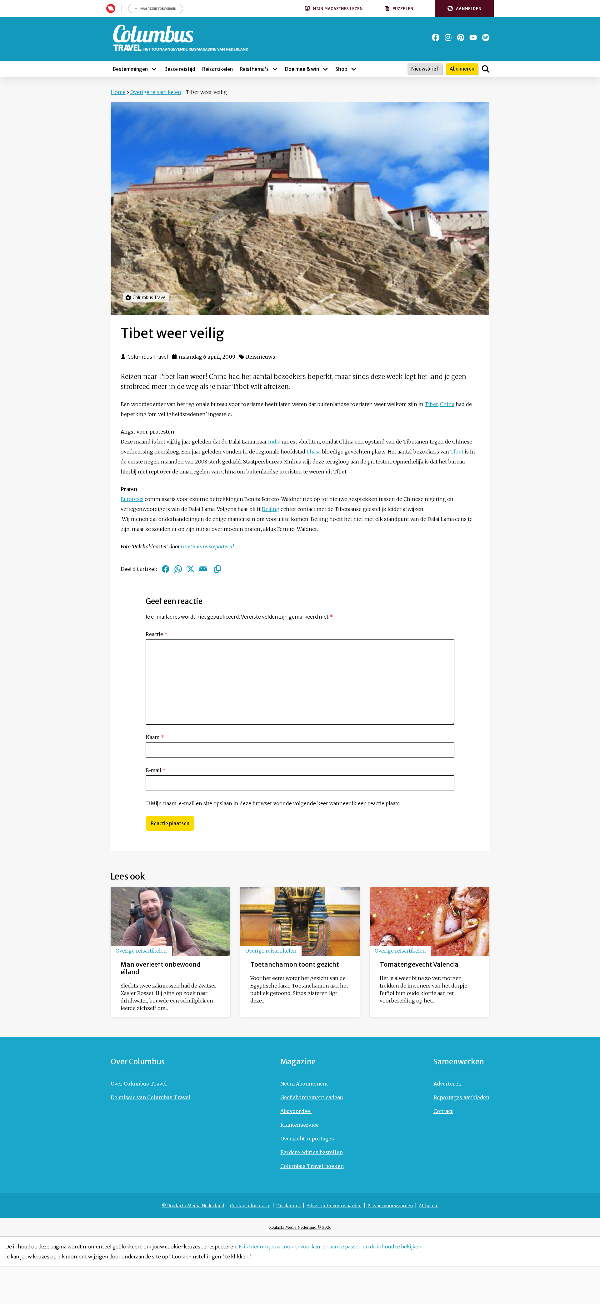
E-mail (156, 770)
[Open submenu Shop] (354, 69)
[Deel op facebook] (165, 569)
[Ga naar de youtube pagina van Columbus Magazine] (473, 37)
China (447, 404)
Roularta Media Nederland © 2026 (300, 1227)
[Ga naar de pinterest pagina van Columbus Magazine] (460, 37)
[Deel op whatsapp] (178, 569)
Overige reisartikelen (155, 92)
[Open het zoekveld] (485, 69)
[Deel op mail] (203, 569)
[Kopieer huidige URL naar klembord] (217, 569)
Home (118, 92)
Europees (132, 499)
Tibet (431, 404)
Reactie (157, 634)
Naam (155, 737)
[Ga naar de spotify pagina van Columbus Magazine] (485, 37)
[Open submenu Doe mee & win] (325, 69)
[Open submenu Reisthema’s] (275, 69)
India (274, 442)
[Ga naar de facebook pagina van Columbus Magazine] (435, 37)
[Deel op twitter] (190, 569)
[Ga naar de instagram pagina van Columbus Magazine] (448, 37)
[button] (464, 8)
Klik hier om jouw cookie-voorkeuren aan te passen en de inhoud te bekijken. (331, 1246)
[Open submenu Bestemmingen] (154, 69)
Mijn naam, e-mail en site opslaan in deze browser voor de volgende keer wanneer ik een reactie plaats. (276, 803)
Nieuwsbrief (424, 69)
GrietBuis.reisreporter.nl (207, 546)
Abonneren (462, 69)
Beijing (270, 509)
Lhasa (314, 452)
